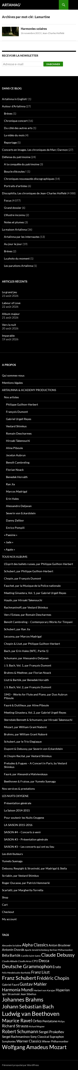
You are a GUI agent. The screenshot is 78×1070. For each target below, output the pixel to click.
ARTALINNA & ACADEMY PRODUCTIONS (29, 390)
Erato (57, 967)
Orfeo (37, 1021)
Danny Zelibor (15, 520)
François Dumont (17, 411)
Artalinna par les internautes (21, 236)
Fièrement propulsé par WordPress (20, 1065)
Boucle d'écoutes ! (15, 171)
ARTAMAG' (11, 5)
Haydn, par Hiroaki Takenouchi (23, 600)
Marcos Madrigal (16, 491)
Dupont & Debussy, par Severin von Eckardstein (33, 748)
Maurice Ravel (17, 1020)
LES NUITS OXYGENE (15, 796)
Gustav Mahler (33, 984)
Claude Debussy (58, 955)
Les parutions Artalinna (18, 265)
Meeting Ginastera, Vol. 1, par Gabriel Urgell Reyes (35, 593)
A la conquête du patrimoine (21, 164)
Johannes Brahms (22, 999)
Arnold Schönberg (40, 950)
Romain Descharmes (19, 433)
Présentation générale (17, 803)
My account (9, 919)
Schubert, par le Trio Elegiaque (23, 741)
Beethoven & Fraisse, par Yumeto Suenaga (30, 781)
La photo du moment (17, 258)
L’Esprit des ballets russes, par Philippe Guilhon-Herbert (38, 564)
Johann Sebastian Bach (28, 1006)
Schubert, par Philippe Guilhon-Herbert (28, 571)
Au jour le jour (13, 244)
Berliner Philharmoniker (61, 950)
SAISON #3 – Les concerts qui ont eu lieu (29, 846)
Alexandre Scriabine (11, 945)
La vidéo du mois (14, 135)
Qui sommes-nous (13, 375)
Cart (5, 904)
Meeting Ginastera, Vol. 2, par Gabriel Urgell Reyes (35, 712)
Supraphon (57, 1036)
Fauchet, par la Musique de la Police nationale (32, 585)
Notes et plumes (14, 222)
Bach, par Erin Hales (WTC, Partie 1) (26, 651)
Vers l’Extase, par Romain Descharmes (27, 614)
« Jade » (8, 542)
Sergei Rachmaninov (16, 1037)
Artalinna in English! (14, 99)
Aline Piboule (14, 448)
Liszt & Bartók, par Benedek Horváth (26, 680)
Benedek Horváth (17, 477)
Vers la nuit (9, 324)
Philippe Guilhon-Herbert (22, 404)
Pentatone (49, 1021)
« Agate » (9, 549)
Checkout (8, 912)
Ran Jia (10, 484)
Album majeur (11, 314)
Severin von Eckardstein (21, 513)
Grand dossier (12, 207)
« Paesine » (10, 535)
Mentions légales (12, 382)
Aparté (28, 950)
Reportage (10, 142)
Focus (7, 200)
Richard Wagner (37, 1026)
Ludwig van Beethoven (30, 1013)
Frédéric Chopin (53, 978)
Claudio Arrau (24, 961)
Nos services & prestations (18, 788)
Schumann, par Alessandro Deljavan (26, 658)
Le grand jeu (9, 292)
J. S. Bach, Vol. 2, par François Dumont (27, 687)
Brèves (8, 113)
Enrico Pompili (15, 527)
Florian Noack (15, 469)
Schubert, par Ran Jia (17, 629)
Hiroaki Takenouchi (18, 440)
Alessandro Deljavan (19, 506)
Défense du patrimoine (16, 157)
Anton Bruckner (60, 945)
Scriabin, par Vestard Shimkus (20, 875)
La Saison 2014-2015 (17, 810)
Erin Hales (12, 498)
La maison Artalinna (14, 229)
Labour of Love (11, 303)
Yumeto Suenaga (12, 861)
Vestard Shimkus (16, 426)
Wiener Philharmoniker (55, 1041)
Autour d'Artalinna (13, 106)
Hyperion (63, 990)
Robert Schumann (20, 1031)
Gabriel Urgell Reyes (18, 419)
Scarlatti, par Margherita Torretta (22, 890)
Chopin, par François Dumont (22, 578)
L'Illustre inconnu (14, 215)
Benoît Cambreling (17, 462)
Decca (44, 960)
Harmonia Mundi (17, 989)
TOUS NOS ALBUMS (14, 556)
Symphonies (9, 1041)
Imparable (8, 335)
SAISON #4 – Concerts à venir (22, 832)
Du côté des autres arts (18, 128)
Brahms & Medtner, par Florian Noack (27, 672)
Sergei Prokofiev (51, 1032)
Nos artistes (11, 397)
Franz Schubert (19, 978)
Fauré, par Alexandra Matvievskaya (25, 774)
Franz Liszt (40, 972)
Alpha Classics (35, 944)
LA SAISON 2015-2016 (18, 825)
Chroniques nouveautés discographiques (29, 178)
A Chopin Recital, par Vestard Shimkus (28, 756)
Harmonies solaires (34, 28)
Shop (5, 897)
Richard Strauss (15, 1025)
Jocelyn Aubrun (16, 455)
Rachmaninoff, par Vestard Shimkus (26, 607)
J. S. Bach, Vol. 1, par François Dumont (27, 665)
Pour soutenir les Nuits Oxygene (24, 817)
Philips (61, 1021)
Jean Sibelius (28, 994)
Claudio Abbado (9, 961)
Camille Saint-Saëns (31, 955)
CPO (35, 961)
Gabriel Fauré (10, 984)
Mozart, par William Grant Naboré (25, 727)
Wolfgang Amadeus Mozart (34, 1047)
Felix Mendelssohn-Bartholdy (16, 972)
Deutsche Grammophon (27, 966)
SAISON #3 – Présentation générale (26, 839)
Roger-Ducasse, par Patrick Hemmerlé (26, 883)
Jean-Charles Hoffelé (53, 33)
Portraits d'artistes (15, 186)
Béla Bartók (11, 955)
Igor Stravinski (11, 994)
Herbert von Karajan (44, 990)
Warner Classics (28, 1041)
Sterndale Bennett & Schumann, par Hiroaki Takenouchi (38, 719)
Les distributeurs (12, 854)
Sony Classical (39, 1036)
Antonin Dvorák (13, 949)
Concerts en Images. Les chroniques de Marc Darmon (35, 149)
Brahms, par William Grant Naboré (25, 734)
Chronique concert (16, 120)
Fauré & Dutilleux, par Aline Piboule (26, 705)
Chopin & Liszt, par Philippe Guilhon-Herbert (32, 643)
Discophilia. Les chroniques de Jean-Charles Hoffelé (34, 193)
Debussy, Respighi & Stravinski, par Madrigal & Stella (34, 868)
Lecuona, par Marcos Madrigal (23, 636)
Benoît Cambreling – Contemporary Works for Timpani (38, 622)
